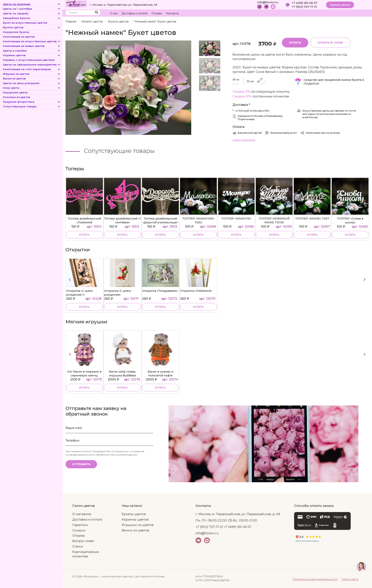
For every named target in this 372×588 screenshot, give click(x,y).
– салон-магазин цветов (115, 576)
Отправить (81, 464)
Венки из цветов (14, 78)
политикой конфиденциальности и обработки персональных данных (104, 453)
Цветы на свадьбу (15, 13)
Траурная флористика (18, 101)
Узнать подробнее (243, 140)
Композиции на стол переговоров (27, 69)
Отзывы (157, 13)
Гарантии (80, 525)
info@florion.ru (267, 2)
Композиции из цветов (19, 36)
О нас (114, 13)
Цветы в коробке (15, 50)
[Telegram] (266, 6)
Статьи (77, 546)
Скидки (78, 530)
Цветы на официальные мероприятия (30, 64)
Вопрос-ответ (83, 541)
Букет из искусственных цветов (25, 22)
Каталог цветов (92, 21)
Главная (70, 21)
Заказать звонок (340, 4)
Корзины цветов (14, 55)
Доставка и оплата (135, 13)
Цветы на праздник (16, 4)
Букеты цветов (13, 27)
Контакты (172, 13)
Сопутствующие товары (20, 106)
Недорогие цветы (15, 92)
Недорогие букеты (16, 32)
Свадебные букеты (16, 18)
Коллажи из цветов (16, 97)
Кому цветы (11, 87)
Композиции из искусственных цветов (30, 41)
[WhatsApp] (259, 6)
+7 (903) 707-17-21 (304, 7)
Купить (295, 42)
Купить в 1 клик (330, 42)
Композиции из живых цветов (24, 45)
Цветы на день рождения (21, 83)
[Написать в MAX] (273, 6)
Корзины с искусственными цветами (29, 59)
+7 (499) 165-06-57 (304, 3)
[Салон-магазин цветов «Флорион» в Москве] (76, 3)
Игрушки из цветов (16, 73)
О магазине (81, 514)
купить (84, 234)
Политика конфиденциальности (314, 579)
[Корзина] (352, 13)
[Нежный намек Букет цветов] (128, 87)
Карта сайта (350, 579)
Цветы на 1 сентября (17, 8)
